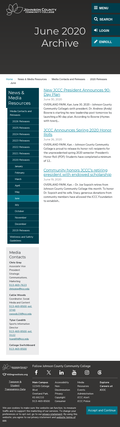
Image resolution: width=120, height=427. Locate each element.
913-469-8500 (18, 349)
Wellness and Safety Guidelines (21, 238)
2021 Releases (21, 153)
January (19, 166)
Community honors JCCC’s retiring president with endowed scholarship (77, 172)
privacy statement (52, 414)
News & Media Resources (19, 98)
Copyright (60, 397)
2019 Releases (21, 230)
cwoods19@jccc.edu (20, 314)
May (17, 192)
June (17, 198)
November (20, 217)
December (20, 224)
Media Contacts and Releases (21, 113)
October (19, 211)
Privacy (59, 393)
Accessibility (62, 382)
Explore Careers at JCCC (106, 386)
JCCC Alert (83, 397)
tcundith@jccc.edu (19, 339)
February (19, 172)
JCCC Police (83, 401)
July (17, 205)
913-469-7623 (18, 285)
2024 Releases (21, 134)
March (18, 179)
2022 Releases (21, 147)
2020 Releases (21, 160)
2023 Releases (21, 140)
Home (9, 79)
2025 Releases (21, 128)
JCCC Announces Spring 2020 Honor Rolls (77, 132)
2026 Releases (21, 121)
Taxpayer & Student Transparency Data (15, 385)
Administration (85, 393)
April (17, 185)
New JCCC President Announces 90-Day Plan (77, 92)
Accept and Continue (102, 410)
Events (81, 390)
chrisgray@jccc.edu (19, 289)
